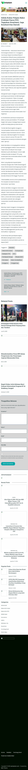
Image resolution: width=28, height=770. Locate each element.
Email (2, 436)
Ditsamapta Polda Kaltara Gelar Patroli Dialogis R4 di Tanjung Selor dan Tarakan (13, 325)
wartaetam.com (15, 766)
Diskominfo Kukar (13, 14)
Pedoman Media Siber (7, 756)
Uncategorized (5, 629)
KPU (14, 254)
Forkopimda (18, 251)
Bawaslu (11, 247)
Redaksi (9, 752)
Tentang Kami (17, 752)
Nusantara (3, 626)
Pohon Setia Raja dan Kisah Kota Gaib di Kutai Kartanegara (17, 571)
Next (5, 291)
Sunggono (5, 263)
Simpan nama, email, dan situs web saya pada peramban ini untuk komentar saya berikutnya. (12, 457)
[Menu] (26, 3)
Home (3, 752)
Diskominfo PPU (5, 611)
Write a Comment (6, 46)
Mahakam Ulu (14, 524)
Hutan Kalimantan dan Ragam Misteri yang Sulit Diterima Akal (16, 592)
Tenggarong (14, 263)
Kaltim (14, 497)
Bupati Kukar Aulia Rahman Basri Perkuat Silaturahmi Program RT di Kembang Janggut (13, 386)
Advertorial (4, 14)
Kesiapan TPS (6, 254)
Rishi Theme (4, 768)
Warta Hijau (4, 632)
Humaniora (4, 617)
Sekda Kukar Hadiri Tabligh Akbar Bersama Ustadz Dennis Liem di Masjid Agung (14, 286)
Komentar (4, 411)
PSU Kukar (5, 260)
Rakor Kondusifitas (16, 260)
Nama (3, 427)
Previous (8, 279)
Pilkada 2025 (19, 257)
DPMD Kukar (4, 614)
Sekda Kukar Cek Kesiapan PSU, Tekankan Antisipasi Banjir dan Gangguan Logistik (13, 274)
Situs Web (3, 445)
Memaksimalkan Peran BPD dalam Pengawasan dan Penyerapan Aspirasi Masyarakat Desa (13, 356)
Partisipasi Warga (7, 257)
